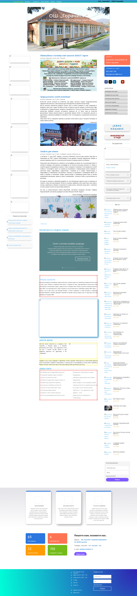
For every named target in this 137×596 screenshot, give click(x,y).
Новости (62, 58)
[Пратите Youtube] (122, 82)
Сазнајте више (82, 259)
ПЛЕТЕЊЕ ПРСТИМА (119, 406)
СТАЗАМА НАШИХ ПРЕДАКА (118, 443)
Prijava (117, 479)
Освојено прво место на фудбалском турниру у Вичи (120, 270)
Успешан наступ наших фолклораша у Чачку (120, 258)
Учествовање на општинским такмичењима (118, 333)
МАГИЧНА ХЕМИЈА (119, 452)
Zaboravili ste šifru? (111, 476)
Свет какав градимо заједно (119, 284)
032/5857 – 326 (96, 545)
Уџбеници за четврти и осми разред (120, 314)
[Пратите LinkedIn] (114, 82)
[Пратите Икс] (110, 82)
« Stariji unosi (43, 223)
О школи (27, 1)
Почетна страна (18, 1)
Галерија (58, 1)
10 (74, 267)
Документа (36, 1)
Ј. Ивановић (48, 58)
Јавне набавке (45, 1)
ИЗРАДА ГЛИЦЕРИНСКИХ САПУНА (121, 423)
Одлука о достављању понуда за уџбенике (120, 343)
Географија (63, 154)
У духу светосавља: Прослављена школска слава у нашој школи (120, 364)
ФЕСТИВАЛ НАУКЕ (119, 399)
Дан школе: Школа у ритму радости (121, 432)
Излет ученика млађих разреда (68, 243)
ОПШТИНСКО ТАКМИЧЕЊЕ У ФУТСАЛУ (121, 352)
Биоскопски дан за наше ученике (120, 415)
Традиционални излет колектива (55, 97)
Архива (53, 1)
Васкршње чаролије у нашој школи (120, 293)
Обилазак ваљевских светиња (119, 249)
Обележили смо (76, 154)
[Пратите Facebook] (106, 82)
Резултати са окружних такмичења (120, 323)
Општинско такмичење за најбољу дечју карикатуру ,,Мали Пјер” (121, 302)
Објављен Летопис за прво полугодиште (121, 388)
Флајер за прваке (110, 167)
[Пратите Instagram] (118, 82)
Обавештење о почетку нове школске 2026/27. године (64, 55)
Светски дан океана (49, 151)
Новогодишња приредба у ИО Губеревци (121, 377)
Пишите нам (80, 554)
